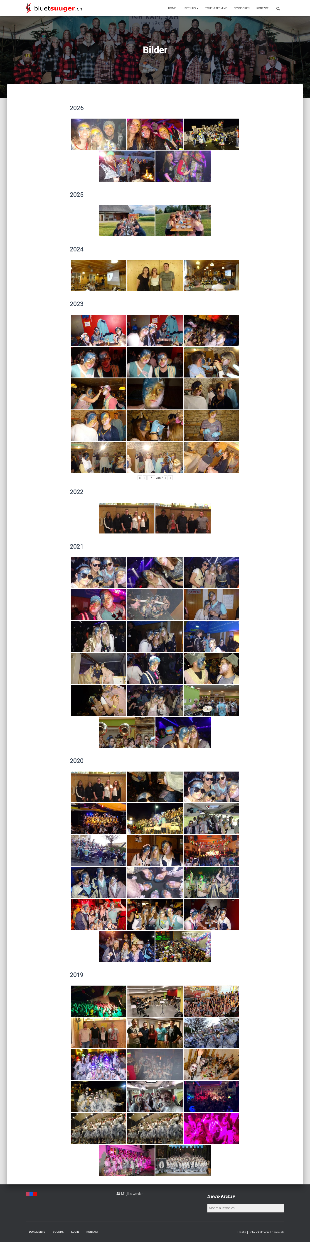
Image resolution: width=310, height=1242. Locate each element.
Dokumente (37, 1231)
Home (172, 8)
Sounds (58, 1231)
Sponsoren (242, 8)
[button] (197, 8)
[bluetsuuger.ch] (53, 8)
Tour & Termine (216, 8)
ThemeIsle (277, 1232)
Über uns (189, 8)
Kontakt (262, 8)
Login (75, 1231)
